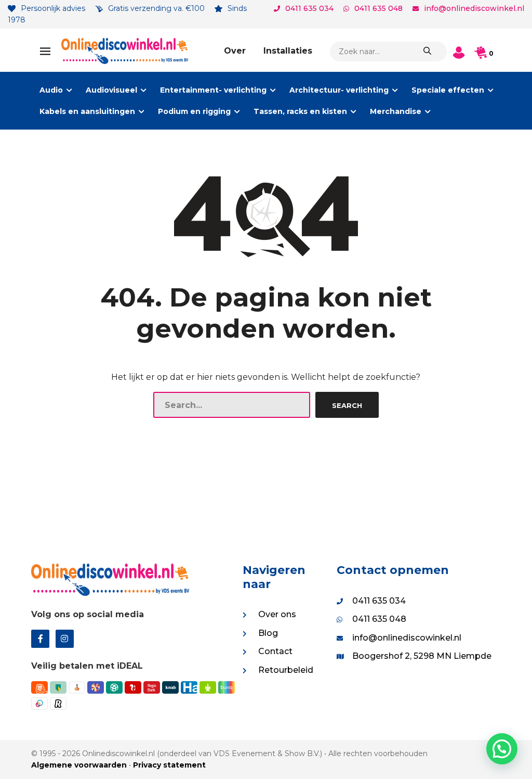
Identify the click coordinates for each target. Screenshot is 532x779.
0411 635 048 (378, 8)
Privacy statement (169, 765)
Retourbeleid (285, 670)
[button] (501, 748)
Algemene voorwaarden (79, 765)
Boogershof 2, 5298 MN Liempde (421, 656)
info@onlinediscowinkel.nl (474, 8)
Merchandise (395, 111)
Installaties (287, 51)
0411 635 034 (309, 8)
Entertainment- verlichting (213, 90)
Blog (268, 633)
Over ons (277, 614)
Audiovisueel (111, 90)
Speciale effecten (447, 90)
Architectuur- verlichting (339, 90)
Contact (275, 651)
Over (235, 51)
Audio (51, 90)
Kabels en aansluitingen (87, 111)
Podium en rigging (194, 111)
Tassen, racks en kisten (300, 111)
